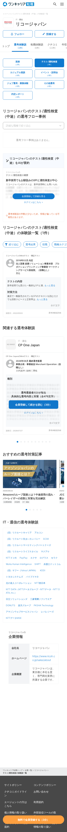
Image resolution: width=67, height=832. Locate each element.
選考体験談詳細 (55, 313)
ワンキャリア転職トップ (13, 770)
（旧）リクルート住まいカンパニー (23, 538)
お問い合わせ (41, 791)
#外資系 (17, 502)
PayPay (24, 557)
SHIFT (37, 564)
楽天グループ (24, 605)
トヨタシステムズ (14, 576)
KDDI (42, 570)
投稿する (51, 34)
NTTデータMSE (13, 618)
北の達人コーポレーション (19, 583)
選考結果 (31, 244)
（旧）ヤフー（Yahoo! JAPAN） (21, 570)
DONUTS (10, 605)
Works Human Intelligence (19, 564)
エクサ (33, 557)
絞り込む (14, 244)
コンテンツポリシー (45, 784)
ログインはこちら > (33, 202)
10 (49, 442)
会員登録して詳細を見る (33, 196)
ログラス (44, 557)
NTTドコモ (11, 557)
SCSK (46, 538)
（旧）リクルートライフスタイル (22, 551)
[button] (33, 284)
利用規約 (39, 802)
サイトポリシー (13, 784)
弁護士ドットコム (52, 564)
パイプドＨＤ (32, 576)
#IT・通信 (26, 502)
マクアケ (45, 551)
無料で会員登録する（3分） (33, 819)
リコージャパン (40, 770)
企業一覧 (28, 770)
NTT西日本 (39, 583)
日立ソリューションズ (16, 599)
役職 (44, 244)
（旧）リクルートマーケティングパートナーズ (28, 545)
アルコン (38, 532)
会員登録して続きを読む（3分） (33, 404)
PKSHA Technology (43, 605)
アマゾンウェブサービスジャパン (22, 611)
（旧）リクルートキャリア (19, 532)
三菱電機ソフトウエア (41, 599)
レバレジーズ (47, 611)
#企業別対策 (8, 502)
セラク (54, 557)
